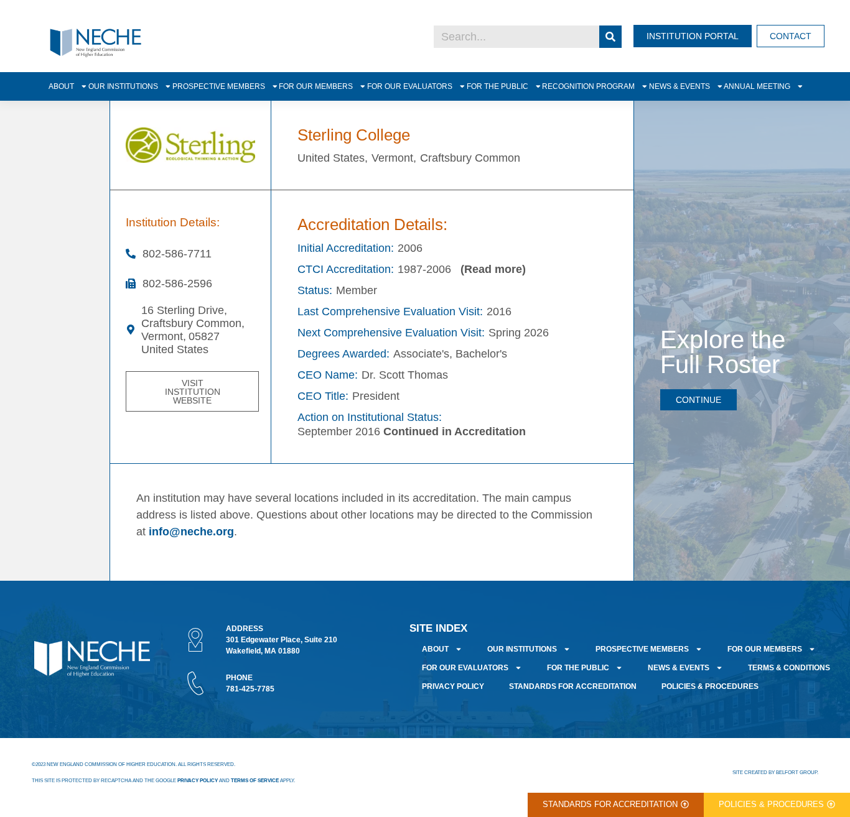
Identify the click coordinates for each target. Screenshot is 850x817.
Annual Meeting (757, 86)
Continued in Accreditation (454, 431)
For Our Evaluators (409, 86)
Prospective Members (218, 86)
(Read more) (493, 269)
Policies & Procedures (710, 686)
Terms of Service (255, 780)
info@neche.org (191, 531)
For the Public (497, 86)
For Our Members (316, 86)
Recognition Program (588, 86)
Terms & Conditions (789, 667)
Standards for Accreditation (573, 686)
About (61, 86)
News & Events (679, 86)
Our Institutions (123, 86)
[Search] (610, 36)
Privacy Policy (453, 686)
